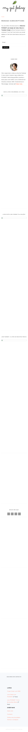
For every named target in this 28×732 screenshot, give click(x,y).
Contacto (9, 714)
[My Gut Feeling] (14, 12)
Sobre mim (10, 711)
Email (3, 42)
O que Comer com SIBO (14, 691)
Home (2, 16)
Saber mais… (19, 84)
